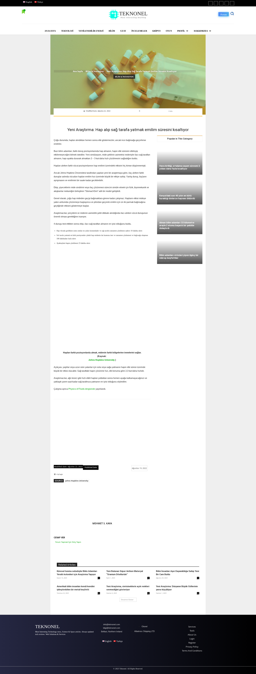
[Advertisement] (102, 432)
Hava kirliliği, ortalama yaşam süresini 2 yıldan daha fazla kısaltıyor (179, 167)
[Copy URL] (157, 119)
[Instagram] (216, 3)
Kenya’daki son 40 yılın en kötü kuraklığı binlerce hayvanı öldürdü (177, 197)
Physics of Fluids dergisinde (81, 389)
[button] (232, 13)
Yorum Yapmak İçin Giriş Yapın (68, 542)
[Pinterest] (120, 119)
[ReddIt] (139, 119)
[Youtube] (232, 3)
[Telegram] (151, 119)
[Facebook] (210, 3)
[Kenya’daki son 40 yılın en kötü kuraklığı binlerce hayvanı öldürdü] (179, 189)
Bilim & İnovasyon (95, 71)
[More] (164, 119)
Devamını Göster (127, 599)
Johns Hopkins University (101, 360)
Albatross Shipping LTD (144, 631)
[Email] (145, 119)
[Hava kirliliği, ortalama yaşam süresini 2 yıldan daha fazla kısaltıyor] (179, 159)
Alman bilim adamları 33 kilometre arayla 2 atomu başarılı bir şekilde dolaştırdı (176, 225)
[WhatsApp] (126, 119)
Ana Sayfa (78, 71)
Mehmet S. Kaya (102, 523)
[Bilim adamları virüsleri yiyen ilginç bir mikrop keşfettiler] (179, 249)
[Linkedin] (221, 3)
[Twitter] (227, 3)
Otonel (144, 626)
